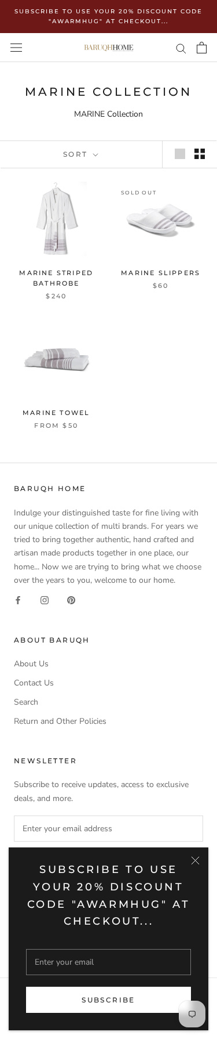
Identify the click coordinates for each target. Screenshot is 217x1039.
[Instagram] (45, 600)
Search (26, 702)
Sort (77, 154)
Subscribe (108, 999)
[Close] (195, 860)
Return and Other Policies (60, 721)
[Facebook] (18, 600)
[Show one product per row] (180, 154)
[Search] (181, 48)
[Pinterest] (71, 600)
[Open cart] (202, 47)
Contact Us (34, 682)
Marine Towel (56, 413)
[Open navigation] (16, 48)
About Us (31, 663)
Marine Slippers (160, 273)
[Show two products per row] (199, 154)
